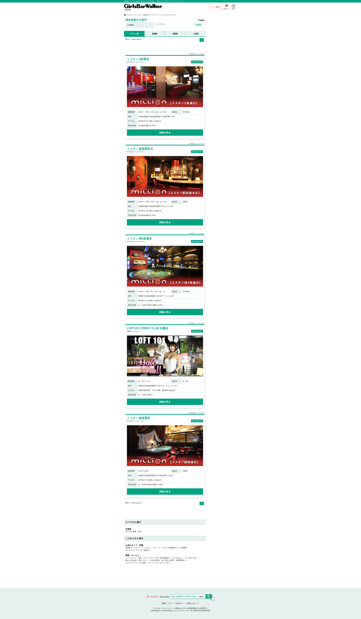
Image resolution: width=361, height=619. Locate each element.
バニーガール (131, 558)
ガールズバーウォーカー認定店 (137, 550)
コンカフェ (147, 548)
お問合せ (178, 603)
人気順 (195, 34)
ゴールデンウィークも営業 (136, 563)
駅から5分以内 (131, 560)
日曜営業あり (181, 560)
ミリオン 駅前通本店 (140, 148)
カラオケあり (177, 558)
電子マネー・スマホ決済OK (149, 560)
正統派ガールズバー (133, 548)
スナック (156, 548)
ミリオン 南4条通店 (139, 238)
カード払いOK (190, 558)
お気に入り (226, 9)
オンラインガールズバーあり (159, 563)
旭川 (140, 532)
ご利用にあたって (192, 603)
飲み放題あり (165, 558)
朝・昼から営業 (168, 560)
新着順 (154, 34)
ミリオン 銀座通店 (138, 417)
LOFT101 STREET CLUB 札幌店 (147, 328)
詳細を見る (165, 132)
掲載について (167, 603)
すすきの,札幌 (131, 532)
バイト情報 (214, 7)
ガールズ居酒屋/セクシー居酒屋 (174, 548)
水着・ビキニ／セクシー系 (148, 558)
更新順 (175, 34)
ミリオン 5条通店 (138, 59)
